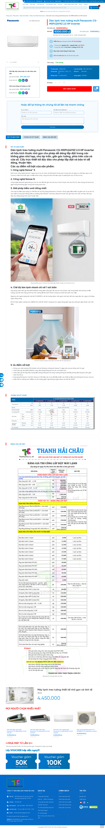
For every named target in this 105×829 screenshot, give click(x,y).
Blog (80, 4)
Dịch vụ (60, 4)
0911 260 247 (39, 1)
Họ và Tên (24, 110)
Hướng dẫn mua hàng (65, 807)
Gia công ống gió (42, 810)
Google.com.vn (24, 816)
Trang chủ (9, 15)
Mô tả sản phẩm (13, 137)
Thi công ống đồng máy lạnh (45, 807)
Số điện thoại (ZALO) (60, 110)
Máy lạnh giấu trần (48, 11)
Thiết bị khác (40, 4)
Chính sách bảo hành (64, 799)
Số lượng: (50, 82)
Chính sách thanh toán (65, 804)
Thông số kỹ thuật (31, 137)
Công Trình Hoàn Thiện (70, 4)
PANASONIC (62, 69)
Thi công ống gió (42, 813)
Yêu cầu (23, 116)
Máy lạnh (32, 4)
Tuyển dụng (82, 799)
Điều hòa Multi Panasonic (37, 15)
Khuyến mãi (82, 796)
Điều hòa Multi (66, 11)
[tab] (13, 137)
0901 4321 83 (58, 1)
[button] (13, 62)
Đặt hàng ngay (69, 89)
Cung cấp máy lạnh (43, 796)
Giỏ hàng (95, 7)
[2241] (96, 89)
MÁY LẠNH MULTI (87, 69)
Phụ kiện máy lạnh (51, 4)
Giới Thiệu (25, 4)
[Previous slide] (7, 62)
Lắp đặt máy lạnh (43, 804)
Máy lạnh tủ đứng (57, 11)
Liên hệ (86, 4)
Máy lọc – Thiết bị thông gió (45, 799)
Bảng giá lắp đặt (49, 137)
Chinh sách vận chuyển (65, 802)
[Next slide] (38, 62)
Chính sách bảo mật (64, 796)
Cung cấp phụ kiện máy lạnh (46, 802)
